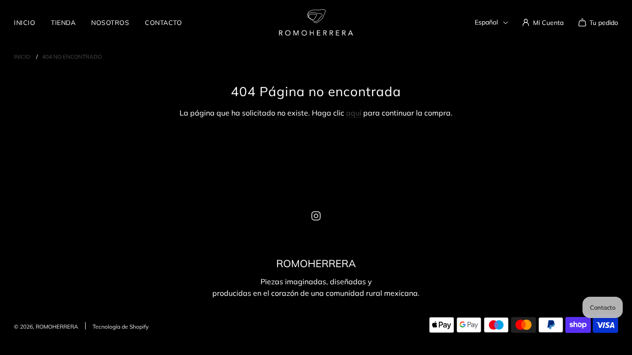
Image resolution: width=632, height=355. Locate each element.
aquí (353, 112)
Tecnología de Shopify (121, 326)
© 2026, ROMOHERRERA (46, 326)
